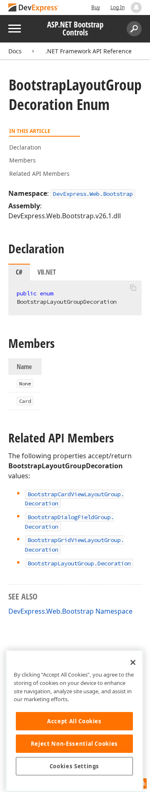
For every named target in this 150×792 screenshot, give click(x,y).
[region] (74, 721)
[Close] (133, 662)
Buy (95, 7)
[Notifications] (136, 7)
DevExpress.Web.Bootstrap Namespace (70, 611)
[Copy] (133, 287)
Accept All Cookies (74, 721)
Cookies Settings (75, 766)
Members (22, 160)
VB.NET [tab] (47, 272)
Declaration (25, 147)
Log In (117, 7)
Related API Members (39, 173)
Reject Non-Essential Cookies (74, 743)
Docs (15, 51)
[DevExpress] (33, 8)
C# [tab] (19, 272)
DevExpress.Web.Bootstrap (93, 193)
